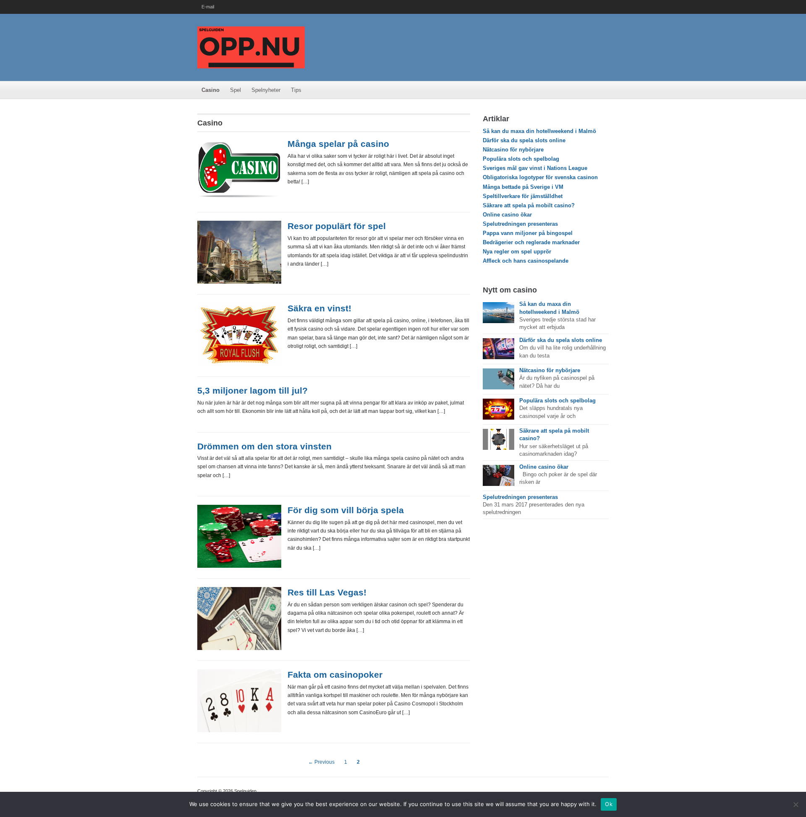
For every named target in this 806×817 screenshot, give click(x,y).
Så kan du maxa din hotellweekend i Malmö (539, 131)
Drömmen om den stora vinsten (264, 446)
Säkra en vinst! (319, 308)
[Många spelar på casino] (239, 170)
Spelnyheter (265, 90)
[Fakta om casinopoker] (239, 700)
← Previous (321, 762)
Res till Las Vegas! (327, 592)
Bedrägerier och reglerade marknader (531, 242)
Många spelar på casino (338, 144)
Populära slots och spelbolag (521, 159)
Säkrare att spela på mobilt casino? (529, 205)
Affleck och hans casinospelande (525, 261)
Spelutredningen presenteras (520, 224)
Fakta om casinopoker (335, 674)
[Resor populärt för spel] (239, 252)
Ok (608, 804)
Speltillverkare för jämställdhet (523, 196)
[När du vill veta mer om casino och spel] (251, 47)
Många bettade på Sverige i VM (523, 187)
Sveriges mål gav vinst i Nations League (535, 168)
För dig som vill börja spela (346, 510)
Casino (211, 90)
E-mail (208, 6)
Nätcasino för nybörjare (513, 149)
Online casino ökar (507, 214)
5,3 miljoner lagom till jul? (252, 390)
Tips (296, 90)
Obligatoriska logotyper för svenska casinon (540, 177)
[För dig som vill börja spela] (239, 536)
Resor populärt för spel (337, 226)
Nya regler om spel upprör (517, 251)
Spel (235, 90)
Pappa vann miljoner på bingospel (528, 233)
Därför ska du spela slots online (524, 140)
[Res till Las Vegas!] (239, 618)
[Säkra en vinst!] (239, 334)
